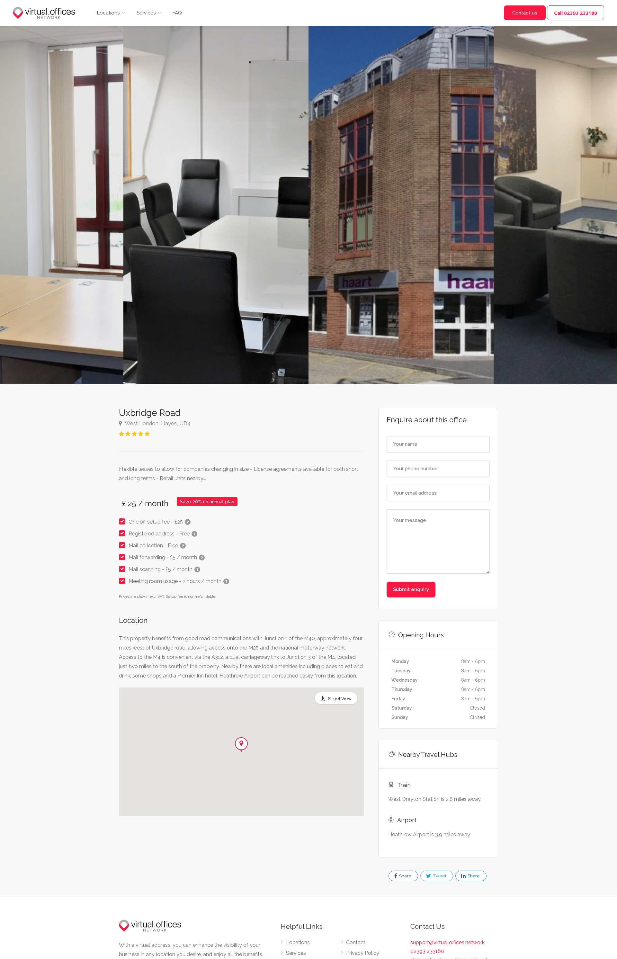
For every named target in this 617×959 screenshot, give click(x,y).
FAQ (177, 13)
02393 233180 (427, 951)
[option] (401, 192)
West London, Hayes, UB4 (157, 423)
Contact (355, 942)
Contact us (524, 13)
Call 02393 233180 (575, 13)
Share (404, 876)
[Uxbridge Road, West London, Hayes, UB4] (215, 192)
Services (146, 13)
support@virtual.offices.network (447, 942)
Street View (340, 698)
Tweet (439, 876)
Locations (108, 13)
